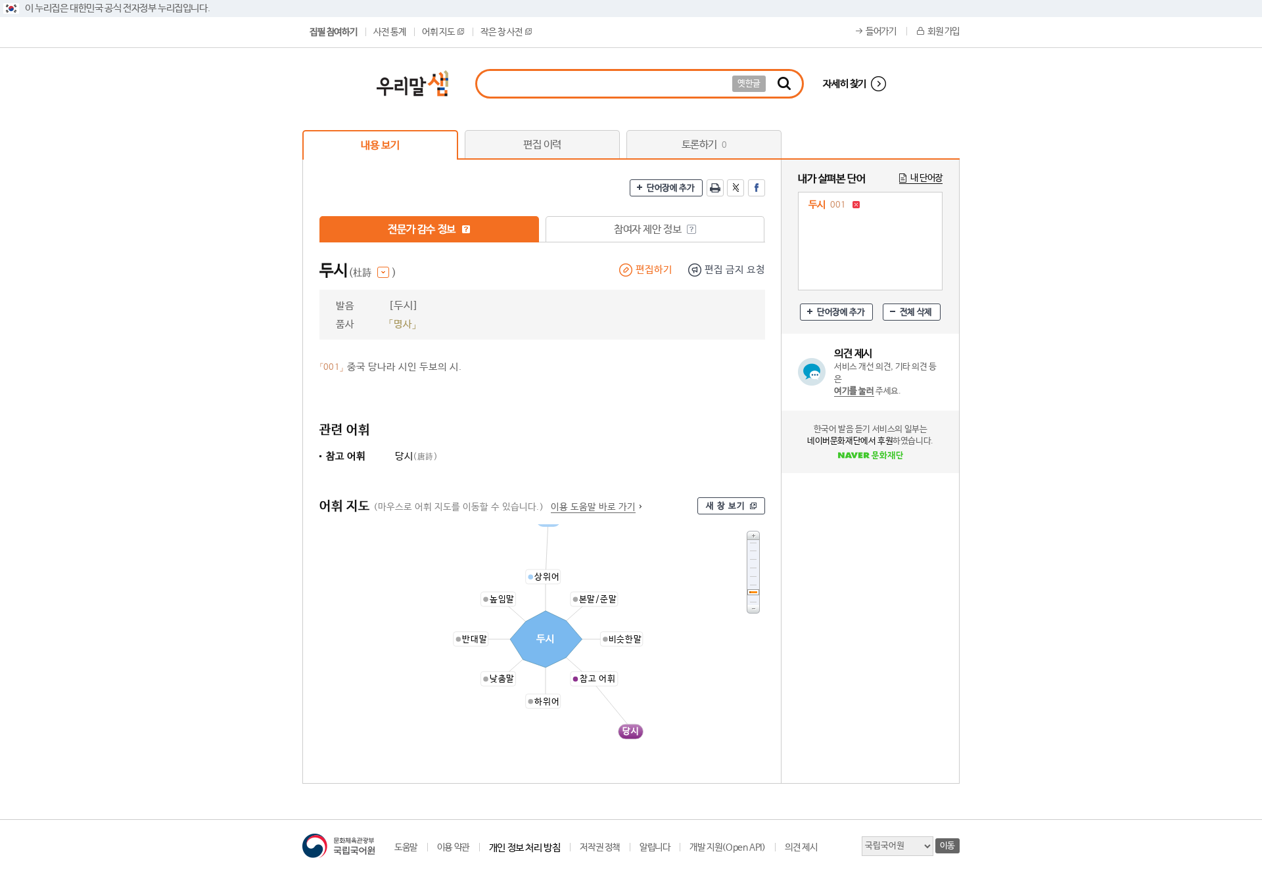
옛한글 (748, 84)
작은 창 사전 (501, 32)
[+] (753, 535)
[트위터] (735, 187)
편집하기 (654, 269)
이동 (947, 846)
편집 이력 (542, 145)
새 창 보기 (725, 506)
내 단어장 (926, 178)
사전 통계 (389, 32)
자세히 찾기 (844, 83)
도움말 (405, 847)
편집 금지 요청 (735, 269)
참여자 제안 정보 (649, 229)
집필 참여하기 (333, 32)
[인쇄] (715, 187)
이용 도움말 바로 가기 (593, 507)
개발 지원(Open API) (727, 847)
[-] (753, 609)
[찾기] (784, 84)
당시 (416, 456)
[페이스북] (756, 187)
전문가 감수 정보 (422, 229)
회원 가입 (943, 31)
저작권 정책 (600, 847)
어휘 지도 (438, 32)
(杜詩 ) (372, 273)
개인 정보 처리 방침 (525, 847)
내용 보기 (380, 145)
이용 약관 (453, 847)
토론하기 (704, 145)
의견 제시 (801, 847)
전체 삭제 (916, 312)
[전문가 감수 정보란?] (466, 229)
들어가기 (881, 31)
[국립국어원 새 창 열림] (338, 846)
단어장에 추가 (670, 188)
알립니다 (655, 847)
